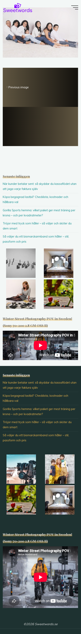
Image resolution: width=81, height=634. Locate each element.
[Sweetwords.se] (18, 7)
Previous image (18, 87)
